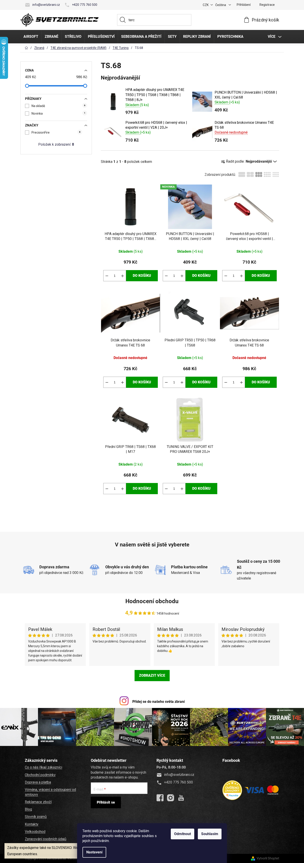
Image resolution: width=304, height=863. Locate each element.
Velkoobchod (35, 831)
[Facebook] (160, 797)
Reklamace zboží (38, 802)
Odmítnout (182, 834)
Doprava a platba (38, 782)
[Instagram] (170, 797)
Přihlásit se (106, 802)
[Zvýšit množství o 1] (122, 275)
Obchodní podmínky (40, 775)
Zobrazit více (152, 675)
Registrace (267, 4)
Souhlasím (209, 834)
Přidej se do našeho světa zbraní (158, 701)
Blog (28, 809)
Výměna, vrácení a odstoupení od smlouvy (50, 792)
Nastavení (94, 852)
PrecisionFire (56, 132)
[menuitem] (30, 36)
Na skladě (58, 106)
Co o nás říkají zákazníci (43, 767)
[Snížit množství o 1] (106, 275)
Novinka (58, 113)
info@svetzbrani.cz (46, 4)
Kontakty (31, 824)
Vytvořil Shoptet (268, 858)
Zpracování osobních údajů (45, 839)
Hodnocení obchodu (152, 601)
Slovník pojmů (36, 817)
